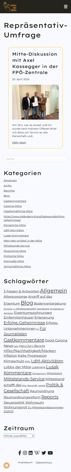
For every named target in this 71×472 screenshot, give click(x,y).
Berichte (9, 190)
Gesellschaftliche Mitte (18, 211)
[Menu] (65, 6)
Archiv (8, 185)
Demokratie (43, 309)
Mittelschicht (39, 373)
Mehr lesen (19, 142)
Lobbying (38, 367)
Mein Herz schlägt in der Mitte (23, 240)
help (16, 346)
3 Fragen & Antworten (21, 291)
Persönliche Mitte (15, 251)
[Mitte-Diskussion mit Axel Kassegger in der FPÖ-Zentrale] (35, 102)
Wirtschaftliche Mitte (17, 266)
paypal (41, 385)
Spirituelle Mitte (14, 261)
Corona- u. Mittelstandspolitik (20, 308)
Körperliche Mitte (15, 225)
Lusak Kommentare (16, 235)
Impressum (25, 462)
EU (37, 329)
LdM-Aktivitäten (14, 230)
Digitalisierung (57, 309)
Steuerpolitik (14, 402)
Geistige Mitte (13, 206)
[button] (6, 465)
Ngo (24, 385)
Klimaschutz (14, 361)
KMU (27, 361)
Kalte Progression (32, 355)
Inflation (10, 356)
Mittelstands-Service (17, 245)
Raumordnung (42, 391)
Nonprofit (32, 385)
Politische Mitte (14, 256)
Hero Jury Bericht (32, 346)
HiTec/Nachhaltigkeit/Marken (30, 351)
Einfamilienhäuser (19, 317)
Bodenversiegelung (50, 303)
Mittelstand (54, 373)
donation (8, 313)
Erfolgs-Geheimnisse (24, 322)
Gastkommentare (15, 201)
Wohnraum (34, 403)
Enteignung (44, 317)
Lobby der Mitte (17, 367)
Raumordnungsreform (22, 397)
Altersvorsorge (15, 296)
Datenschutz (44, 462)
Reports (49, 396)
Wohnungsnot (15, 407)
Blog (7, 195)
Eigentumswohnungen (33, 313)
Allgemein (10, 180)
